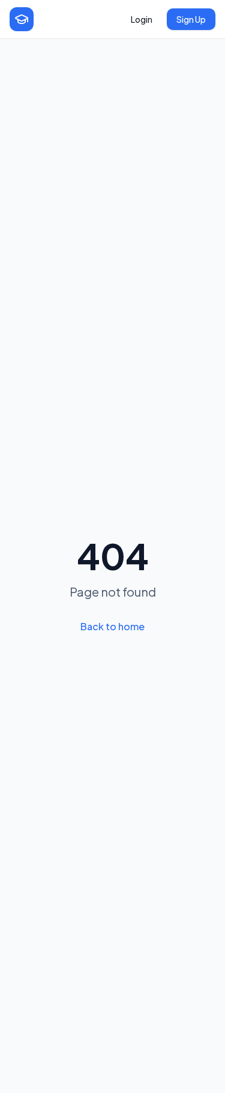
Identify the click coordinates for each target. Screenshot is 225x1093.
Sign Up (191, 19)
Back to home (112, 626)
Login (141, 19)
